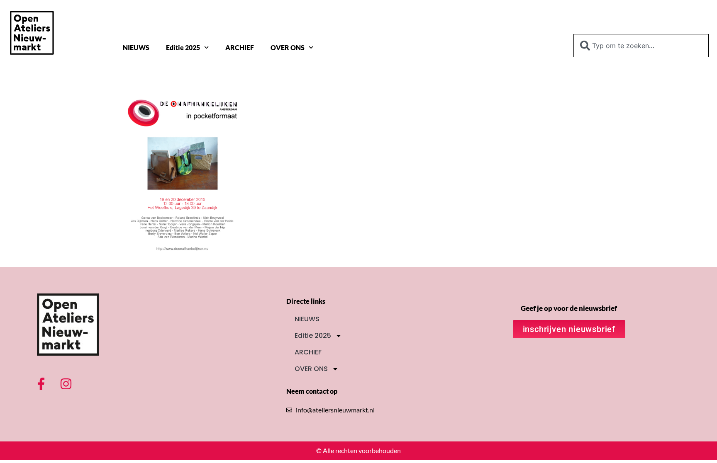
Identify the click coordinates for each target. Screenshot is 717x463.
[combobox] (641, 45)
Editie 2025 (183, 47)
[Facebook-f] (41, 383)
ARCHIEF (239, 47)
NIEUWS (136, 47)
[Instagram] (66, 383)
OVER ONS (288, 47)
